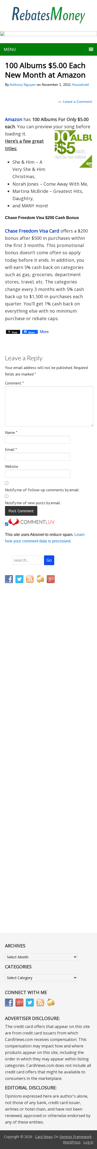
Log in (88, 1142)
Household (80, 85)
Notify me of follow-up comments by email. (42, 489)
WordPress (72, 1142)
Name (11, 432)
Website (11, 466)
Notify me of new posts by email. (33, 502)
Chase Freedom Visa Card (32, 231)
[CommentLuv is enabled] (31, 524)
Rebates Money (48, 15)
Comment (14, 383)
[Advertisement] (28, 691)
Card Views (44, 1136)
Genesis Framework (75, 1136)
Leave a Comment (77, 102)
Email (11, 449)
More (44, 332)
